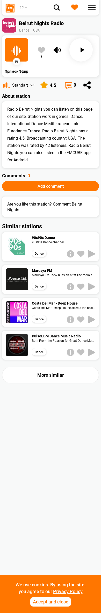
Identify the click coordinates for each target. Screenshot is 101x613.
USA (36, 30)
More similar (50, 375)
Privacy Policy (68, 591)
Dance (24, 30)
